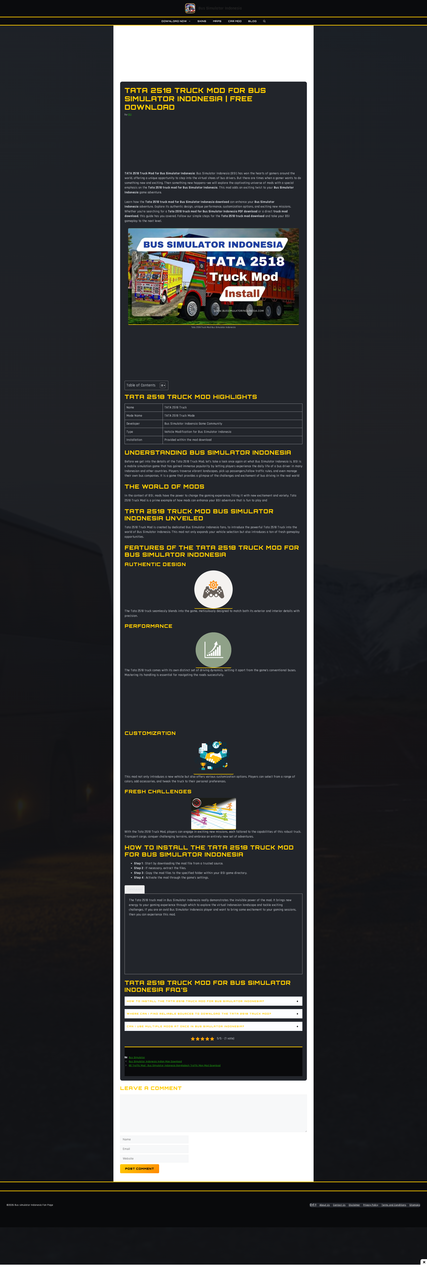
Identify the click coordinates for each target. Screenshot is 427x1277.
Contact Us (339, 1205)
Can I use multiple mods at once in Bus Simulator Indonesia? (185, 1026)
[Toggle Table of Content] (161, 385)
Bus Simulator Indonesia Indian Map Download (155, 1061)
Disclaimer (354, 1205)
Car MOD (235, 21)
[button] (264, 21)
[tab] (135, 889)
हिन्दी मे (313, 1205)
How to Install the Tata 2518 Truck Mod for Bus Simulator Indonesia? (195, 1001)
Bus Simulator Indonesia (220, 8)
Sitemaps (414, 1205)
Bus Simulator (137, 1057)
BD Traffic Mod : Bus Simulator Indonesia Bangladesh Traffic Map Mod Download (175, 1065)
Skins (201, 21)
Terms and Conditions (393, 1205)
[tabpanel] (213, 933)
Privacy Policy (370, 1205)
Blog (252, 21)
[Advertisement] (213, 57)
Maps (217, 21)
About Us (325, 1205)
